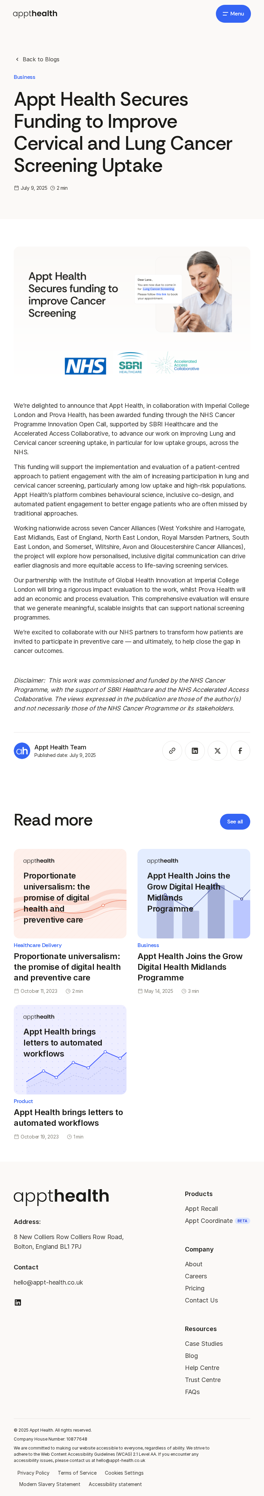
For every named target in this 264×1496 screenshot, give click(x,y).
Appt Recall (201, 1208)
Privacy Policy (34, 1473)
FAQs (192, 1391)
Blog (191, 1355)
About (193, 1264)
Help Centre (202, 1367)
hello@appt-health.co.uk (48, 1282)
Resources (201, 1328)
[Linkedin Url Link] (18, 1302)
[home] (35, 13)
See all (235, 821)
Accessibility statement (115, 1484)
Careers (196, 1276)
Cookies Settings (124, 1473)
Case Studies (204, 1343)
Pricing (195, 1288)
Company (199, 1249)
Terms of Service (77, 1473)
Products (199, 1193)
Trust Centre (203, 1379)
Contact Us (201, 1300)
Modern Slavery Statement (49, 1484)
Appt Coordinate (216, 1220)
